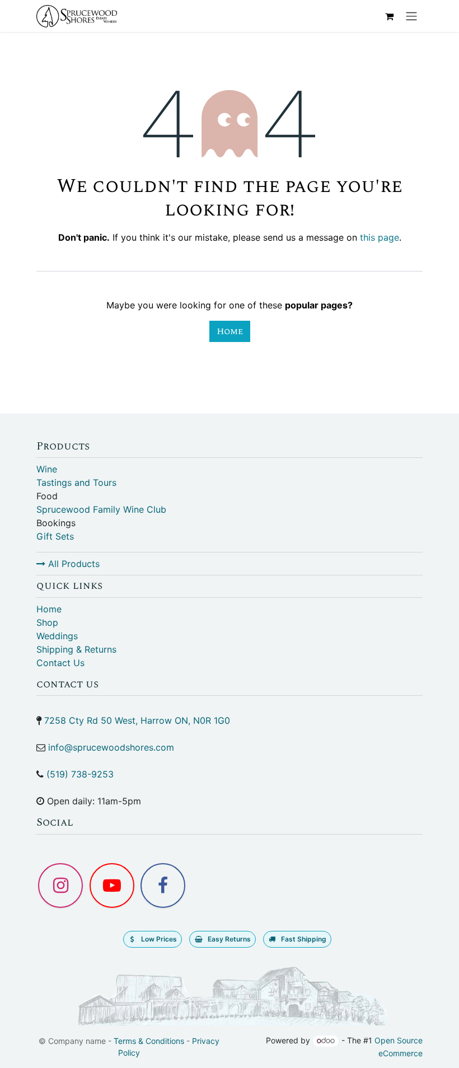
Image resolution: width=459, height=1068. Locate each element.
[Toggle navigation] (411, 15)
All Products (72, 563)
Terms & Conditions (149, 1041)
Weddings (57, 635)
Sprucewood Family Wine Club (101, 509)
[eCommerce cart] (389, 16)
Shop (47, 622)
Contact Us (60, 662)
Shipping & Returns (76, 649)
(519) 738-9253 (80, 774)
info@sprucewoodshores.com (111, 747)
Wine (46, 469)
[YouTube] (112, 885)
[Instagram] (60, 885)
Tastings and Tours (76, 482)
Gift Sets (55, 536)
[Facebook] (162, 885)
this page (379, 237)
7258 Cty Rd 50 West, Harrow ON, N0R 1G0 (137, 720)
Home (230, 331)
